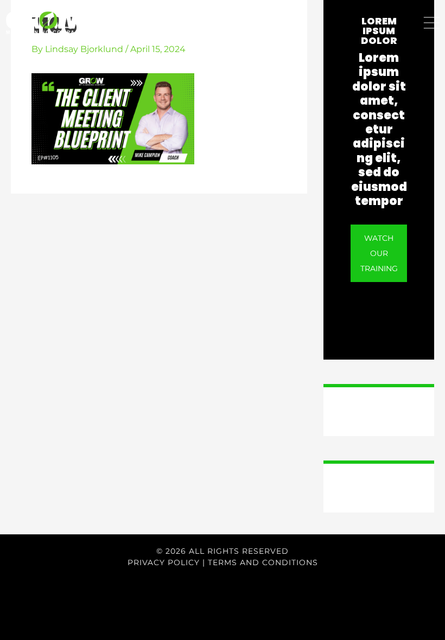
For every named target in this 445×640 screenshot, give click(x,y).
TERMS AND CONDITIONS (263, 562)
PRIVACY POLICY (164, 562)
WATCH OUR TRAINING (379, 253)
